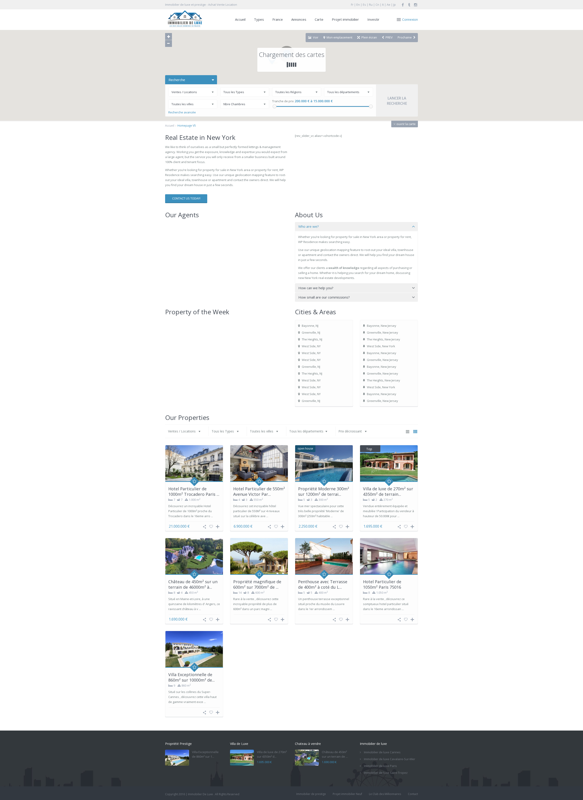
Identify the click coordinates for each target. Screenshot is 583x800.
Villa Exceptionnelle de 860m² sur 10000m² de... (191, 677)
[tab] (356, 226)
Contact (413, 794)
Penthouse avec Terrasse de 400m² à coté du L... (322, 584)
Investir (373, 19)
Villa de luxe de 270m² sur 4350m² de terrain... (388, 491)
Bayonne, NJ (310, 326)
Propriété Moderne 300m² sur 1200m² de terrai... (323, 491)
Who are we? (308, 226)
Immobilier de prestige (311, 794)
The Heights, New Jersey (383, 339)
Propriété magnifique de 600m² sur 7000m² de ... (257, 584)
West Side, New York (381, 346)
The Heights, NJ (312, 339)
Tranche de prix (283, 101)
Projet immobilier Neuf (347, 794)
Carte (319, 19)
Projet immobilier (345, 19)
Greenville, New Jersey (382, 332)
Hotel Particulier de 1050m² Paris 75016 (382, 584)
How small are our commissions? (324, 297)
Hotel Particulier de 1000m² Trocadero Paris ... (193, 491)
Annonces (298, 19)
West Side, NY (311, 346)
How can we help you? (315, 288)
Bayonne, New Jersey (381, 326)
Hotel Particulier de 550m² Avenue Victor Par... (259, 491)
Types (259, 19)
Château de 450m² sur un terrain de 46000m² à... (192, 584)
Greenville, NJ (311, 332)
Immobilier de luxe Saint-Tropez (386, 773)
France (277, 19)
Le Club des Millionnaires (385, 794)
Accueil (240, 19)
